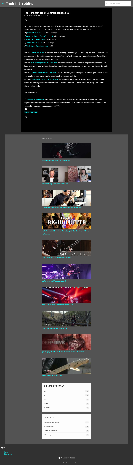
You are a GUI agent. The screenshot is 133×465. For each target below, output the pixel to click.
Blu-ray (66, 403)
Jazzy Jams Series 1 (34, 43)
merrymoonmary (71, 462)
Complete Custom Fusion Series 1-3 (39, 36)
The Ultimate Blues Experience (37, 46)
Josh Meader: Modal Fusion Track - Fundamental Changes (61, 207)
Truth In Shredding (20, 4)
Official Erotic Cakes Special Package (44, 79)
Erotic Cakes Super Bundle (36, 39)
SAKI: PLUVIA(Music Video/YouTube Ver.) (55, 328)
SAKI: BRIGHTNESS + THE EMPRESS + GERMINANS (58, 257)
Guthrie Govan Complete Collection (43, 73)
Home (6, 452)
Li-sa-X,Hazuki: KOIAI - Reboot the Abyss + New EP (58, 305)
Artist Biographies (66, 435)
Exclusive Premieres (66, 431)
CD (66, 391)
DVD (66, 395)
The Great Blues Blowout (35, 99)
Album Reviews (66, 426)
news (27, 112)
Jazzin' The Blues (37, 53)
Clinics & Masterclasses (66, 422)
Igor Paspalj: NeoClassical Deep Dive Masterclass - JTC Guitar (63, 352)
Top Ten (34, 112)
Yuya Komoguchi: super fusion (52, 375)
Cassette (66, 408)
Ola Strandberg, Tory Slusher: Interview (55, 184)
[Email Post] (25, 109)
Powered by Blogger (67, 458)
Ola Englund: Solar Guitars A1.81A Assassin (56, 160)
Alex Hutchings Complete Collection (44, 63)
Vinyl (66, 399)
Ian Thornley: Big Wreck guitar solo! (54, 281)
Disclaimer (8, 454)
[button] (25, 19)
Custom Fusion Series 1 (36, 33)
